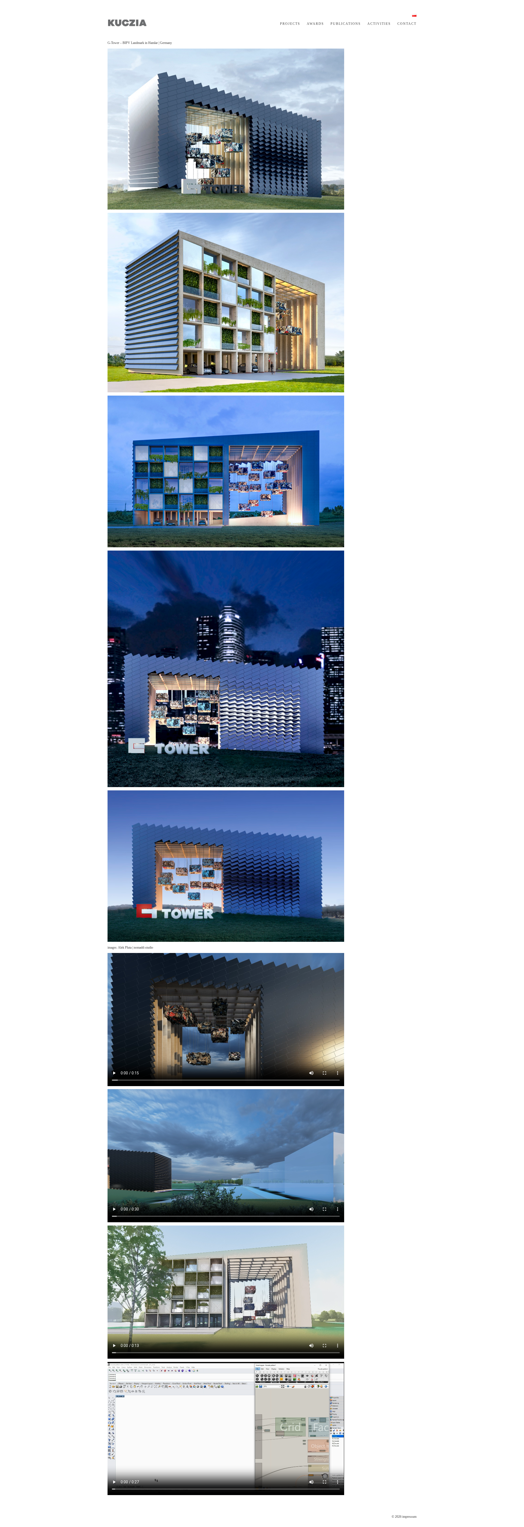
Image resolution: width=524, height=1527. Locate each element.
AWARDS (315, 24)
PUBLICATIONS (346, 24)
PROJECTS (290, 24)
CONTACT (406, 24)
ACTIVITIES (379, 24)
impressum (409, 1517)
